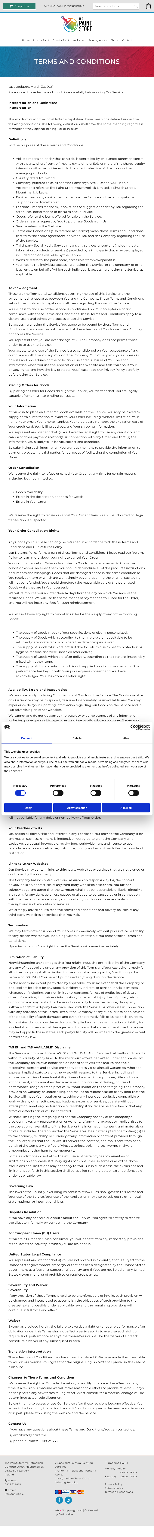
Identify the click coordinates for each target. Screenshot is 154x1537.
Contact (127, 40)
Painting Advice (97, 40)
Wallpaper (79, 40)
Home (25, 40)
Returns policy (114, 1488)
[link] (115, 40)
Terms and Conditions (119, 1491)
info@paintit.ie (14, 1493)
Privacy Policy (113, 1484)
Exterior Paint (61, 40)
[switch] (58, 793)
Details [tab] (77, 738)
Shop (114, 40)
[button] (19, 6)
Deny (28, 807)
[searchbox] (116, 6)
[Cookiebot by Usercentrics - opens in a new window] (133, 727)
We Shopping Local (69, 1510)
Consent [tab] (26, 738)
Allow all (126, 807)
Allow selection (77, 807)
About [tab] (127, 738)
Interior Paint (41, 40)
